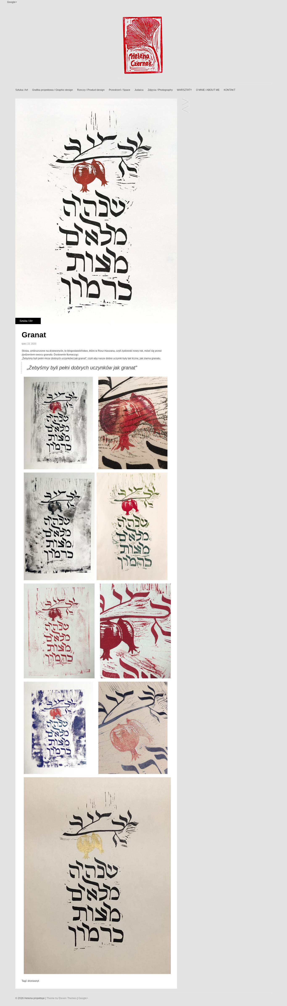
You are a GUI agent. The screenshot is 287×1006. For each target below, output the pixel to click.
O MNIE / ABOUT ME (208, 89)
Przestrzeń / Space (119, 89)
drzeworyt (33, 980)
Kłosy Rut (185, 109)
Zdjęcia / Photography (160, 89)
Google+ (12, 2)
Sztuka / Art (21, 89)
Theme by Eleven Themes (62, 998)
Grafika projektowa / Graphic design (52, 89)
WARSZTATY (184, 89)
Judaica (139, 89)
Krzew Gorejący (185, 102)
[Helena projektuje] (143, 78)
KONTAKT (229, 89)
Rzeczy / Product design (91, 89)
